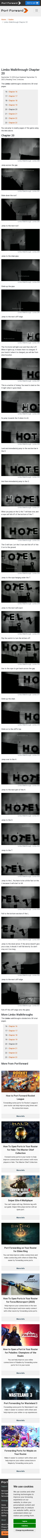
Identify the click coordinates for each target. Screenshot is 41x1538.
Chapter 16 (13, 92)
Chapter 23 (13, 123)
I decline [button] (25, 1526)
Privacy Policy (6, 1527)
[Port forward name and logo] (11, 3)
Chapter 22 (13, 118)
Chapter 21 (13, 114)
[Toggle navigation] (37, 10)
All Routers (5, 1510)
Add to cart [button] (31, 3)
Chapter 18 (13, 101)
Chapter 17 (13, 96)
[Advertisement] (20, 46)
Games (4, 1516)
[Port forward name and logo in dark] (14, 10)
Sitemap (4, 1501)
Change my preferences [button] (25, 1530)
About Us (4, 1524)
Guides (11, 19)
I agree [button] (24, 1521)
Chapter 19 (13, 105)
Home (3, 19)
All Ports (4, 1513)
